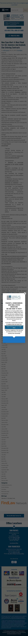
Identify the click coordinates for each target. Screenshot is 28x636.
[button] (25, 293)
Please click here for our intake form (14, 327)
